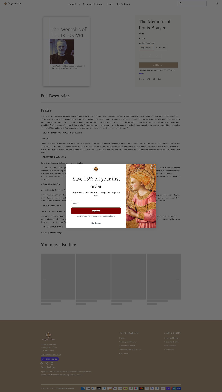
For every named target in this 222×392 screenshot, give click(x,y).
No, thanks (96, 223)
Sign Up (96, 210)
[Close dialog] (153, 167)
